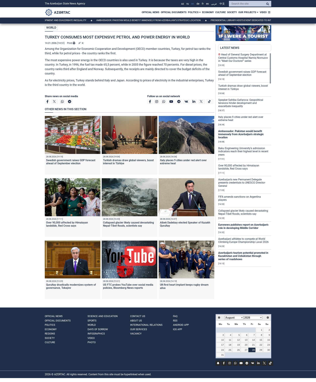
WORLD (51, 27)
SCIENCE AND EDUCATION (103, 316)
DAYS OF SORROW (98, 329)
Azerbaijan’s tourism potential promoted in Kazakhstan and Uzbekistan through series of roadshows (243, 256)
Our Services (138, 329)
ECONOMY (208, 12)
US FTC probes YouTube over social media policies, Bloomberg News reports (128, 286)
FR (203, 3)
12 (238, 340)
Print (70, 43)
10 (222, 340)
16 (268, 340)
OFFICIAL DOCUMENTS (173, 12)
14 (253, 340)
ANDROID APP (181, 324)
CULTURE (220, 12)
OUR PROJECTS (247, 12)
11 (230, 340)
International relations (146, 324)
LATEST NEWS (229, 47)
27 (246, 350)
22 (261, 345)
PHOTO (92, 342)
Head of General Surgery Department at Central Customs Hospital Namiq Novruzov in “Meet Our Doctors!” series (243, 57)
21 (253, 345)
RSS (175, 320)
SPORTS (92, 320)
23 (268, 345)
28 (253, 350)
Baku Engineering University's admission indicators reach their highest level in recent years (243, 151)
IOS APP (177, 329)
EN (192, 3)
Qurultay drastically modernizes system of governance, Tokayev (71, 286)
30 (268, 350)
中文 (222, 3)
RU (187, 3)
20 (246, 345)
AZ (182, 3)
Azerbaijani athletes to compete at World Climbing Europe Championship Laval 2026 (243, 240)
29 (261, 350)
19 (238, 345)
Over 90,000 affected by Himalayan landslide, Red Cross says (67, 224)
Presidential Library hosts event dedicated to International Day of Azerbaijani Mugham (250, 20)
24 (222, 350)
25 (230, 350)
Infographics (96, 333)
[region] (244, 160)
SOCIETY (232, 12)
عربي (214, 3)
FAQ (175, 316)
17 (222, 345)
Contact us (137, 316)
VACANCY (136, 333)
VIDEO (263, 12)
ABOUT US (136, 320)
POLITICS (193, 12)
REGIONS (50, 333)
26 (238, 350)
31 (222, 355)
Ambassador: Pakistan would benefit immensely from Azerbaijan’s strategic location (134, 20)
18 (230, 345)
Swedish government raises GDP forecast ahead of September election (70, 162)
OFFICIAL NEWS (150, 12)
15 (261, 340)
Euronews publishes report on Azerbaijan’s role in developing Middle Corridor (243, 226)
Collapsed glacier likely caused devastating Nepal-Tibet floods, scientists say (128, 224)
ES (207, 3)
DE (198, 3)
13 (246, 340)
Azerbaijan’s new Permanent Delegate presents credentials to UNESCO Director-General (241, 182)
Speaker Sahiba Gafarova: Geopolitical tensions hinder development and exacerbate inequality (240, 103)
